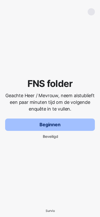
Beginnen (50, 124)
